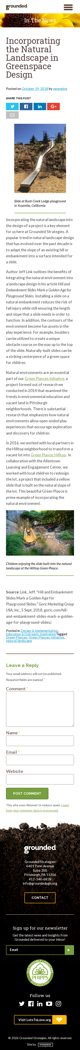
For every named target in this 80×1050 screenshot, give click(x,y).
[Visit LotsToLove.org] (40, 1019)
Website (14, 771)
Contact (40, 898)
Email (13, 752)
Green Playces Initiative (44, 378)
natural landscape (19, 641)
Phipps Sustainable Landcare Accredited (40, 973)
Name (13, 732)
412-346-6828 (40, 879)
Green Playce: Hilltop (48, 455)
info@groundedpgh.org (40, 883)
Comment (17, 688)
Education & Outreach (22, 634)
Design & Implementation (39, 631)
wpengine (60, 89)
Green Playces (16, 637)
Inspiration (48, 634)
